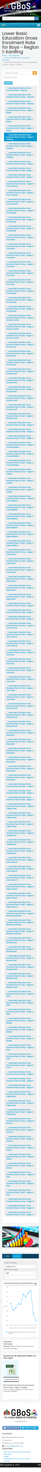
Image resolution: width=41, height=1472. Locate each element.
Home (4, 55)
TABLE (7, 1256)
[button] (20, 1266)
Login (27, 14)
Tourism (7, 1461)
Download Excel (11, 1379)
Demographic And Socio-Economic (17, 1459)
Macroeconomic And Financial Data (17, 1452)
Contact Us (19, 14)
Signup (33, 14)
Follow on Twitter (30, 1428)
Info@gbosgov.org (16, 1446)
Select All (8, 83)
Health (6, 1456)
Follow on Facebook (12, 1428)
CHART (17, 1256)
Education (7, 1454)
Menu (4, 25)
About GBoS (8, 14)
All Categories (14, 55)
